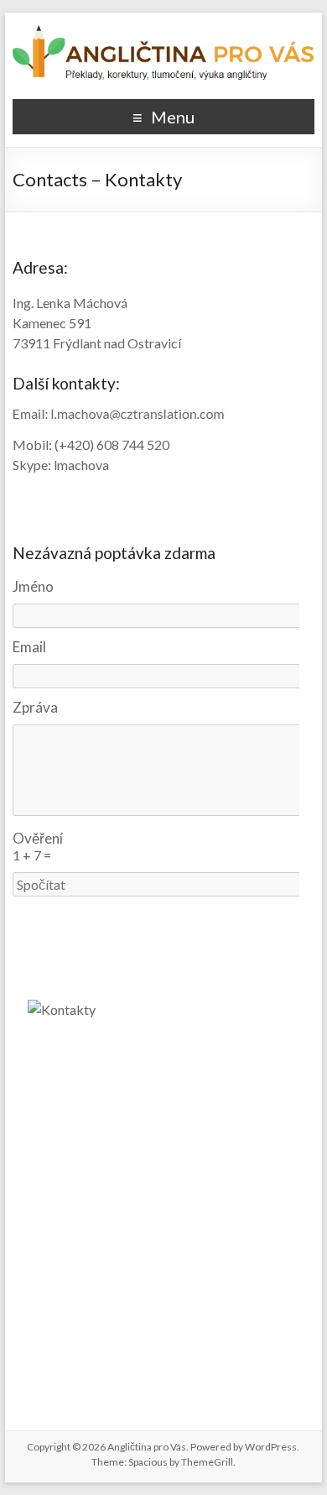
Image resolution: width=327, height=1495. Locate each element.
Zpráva (35, 707)
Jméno (33, 586)
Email (29, 647)
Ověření (38, 838)
